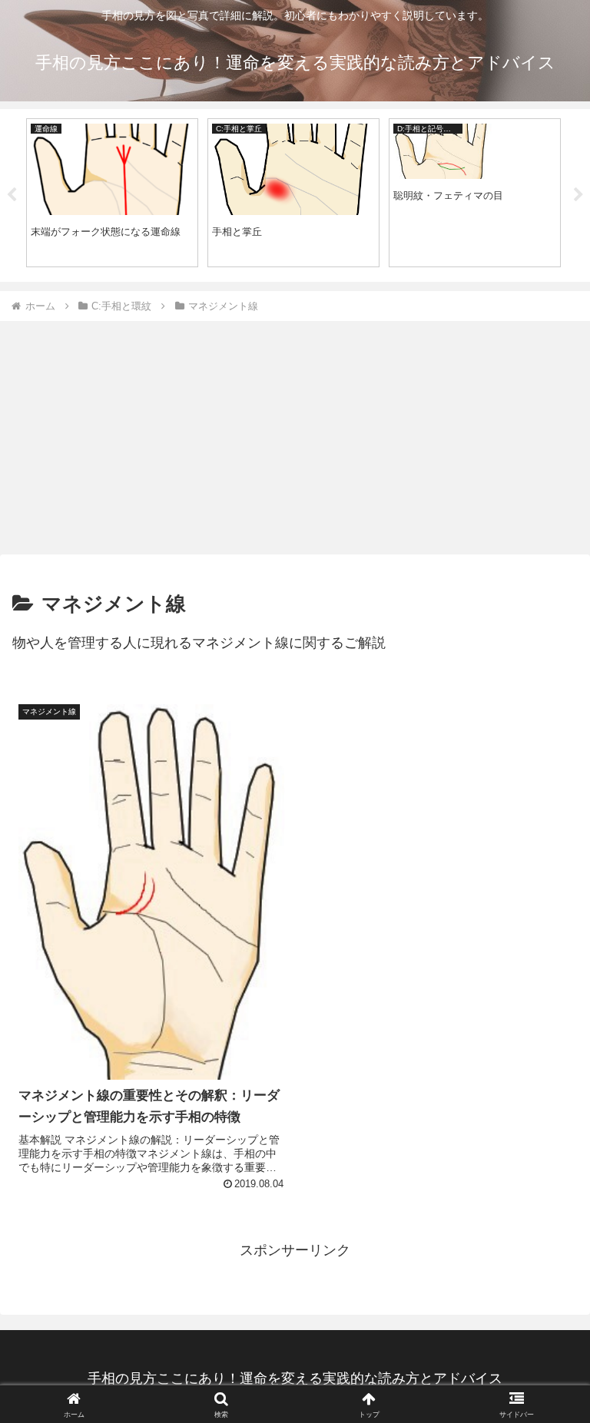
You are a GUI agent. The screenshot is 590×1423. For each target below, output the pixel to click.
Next (578, 195)
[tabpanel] (112, 193)
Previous (11, 195)
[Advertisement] (295, 437)
